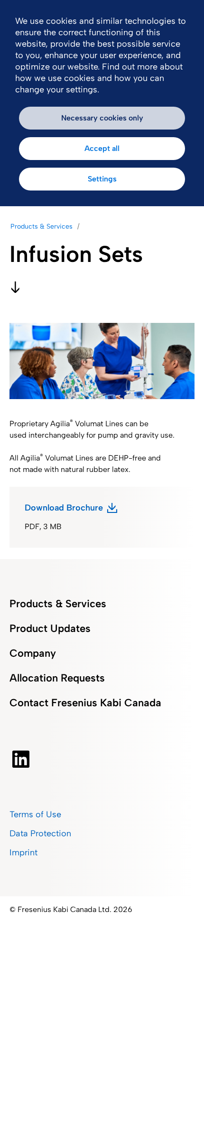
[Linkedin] (20, 759)
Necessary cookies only (102, 117)
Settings (102, 178)
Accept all (102, 148)
